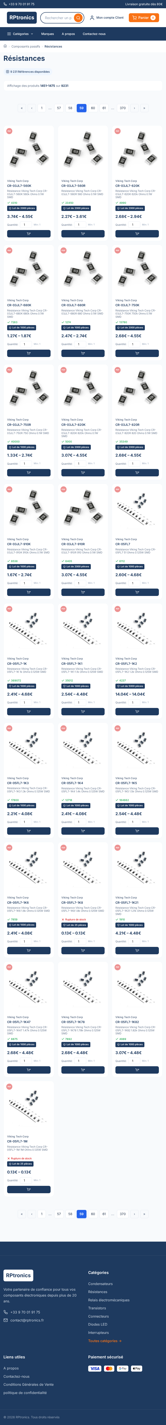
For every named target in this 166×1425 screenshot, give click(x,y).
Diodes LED (97, 1324)
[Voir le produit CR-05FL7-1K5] (137, 780)
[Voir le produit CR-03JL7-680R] (83, 302)
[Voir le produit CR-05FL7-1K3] (29, 780)
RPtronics (22, 17)
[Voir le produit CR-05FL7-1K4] (83, 780)
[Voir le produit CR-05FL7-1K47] (29, 1019)
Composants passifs (25, 46)
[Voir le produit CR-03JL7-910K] (29, 541)
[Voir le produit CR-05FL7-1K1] (83, 661)
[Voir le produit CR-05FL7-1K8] (83, 900)
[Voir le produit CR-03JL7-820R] (137, 422)
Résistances (97, 1292)
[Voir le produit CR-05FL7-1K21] (137, 900)
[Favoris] (48, 131)
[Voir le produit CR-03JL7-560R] (83, 183)
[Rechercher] (78, 17)
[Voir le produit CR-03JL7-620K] (137, 183)
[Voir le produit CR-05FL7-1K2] (137, 661)
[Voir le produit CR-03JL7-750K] (137, 302)
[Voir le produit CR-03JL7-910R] (83, 541)
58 (70, 108)
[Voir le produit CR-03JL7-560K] (29, 183)
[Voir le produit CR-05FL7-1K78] (83, 1019)
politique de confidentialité (25, 1392)
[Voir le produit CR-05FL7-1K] (29, 661)
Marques (47, 34)
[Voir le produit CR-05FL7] (137, 541)
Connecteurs (98, 1316)
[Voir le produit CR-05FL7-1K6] (29, 900)
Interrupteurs (98, 1332)
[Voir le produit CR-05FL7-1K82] (137, 1019)
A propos (68, 34)
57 (59, 108)
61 (104, 108)
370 (123, 108)
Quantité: (12, 224)
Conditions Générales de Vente (28, 1384)
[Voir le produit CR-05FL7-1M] (29, 1138)
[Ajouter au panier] (29, 233)
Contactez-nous (94, 34)
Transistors (97, 1308)
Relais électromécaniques (108, 1300)
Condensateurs (100, 1284)
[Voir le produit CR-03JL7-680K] (29, 302)
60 (93, 108)
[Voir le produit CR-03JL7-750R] (29, 422)
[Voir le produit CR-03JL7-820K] (83, 422)
